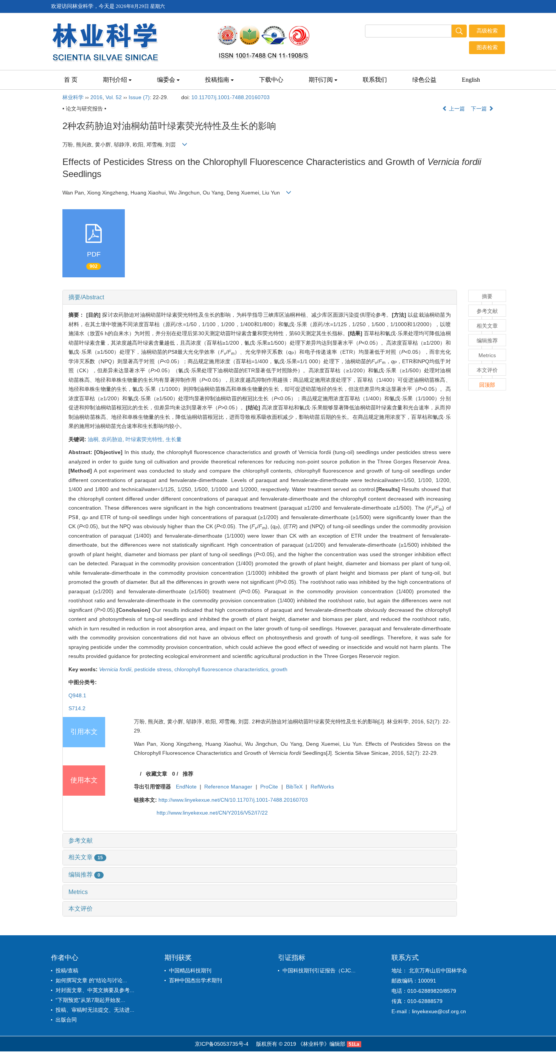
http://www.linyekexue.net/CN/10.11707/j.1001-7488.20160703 (233, 800)
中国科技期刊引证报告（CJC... (319, 970)
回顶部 (487, 385)
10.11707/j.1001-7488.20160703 (230, 97)
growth (279, 669)
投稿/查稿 (67, 970)
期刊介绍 (115, 79)
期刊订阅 (321, 79)
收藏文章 (156, 774)
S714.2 (76, 708)
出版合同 (66, 1020)
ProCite (269, 787)
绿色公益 (424, 79)
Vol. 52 (114, 97)
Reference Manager (228, 787)
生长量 (174, 439)
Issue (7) (139, 97)
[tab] (260, 297)
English (471, 79)
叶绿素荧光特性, (146, 439)
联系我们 (375, 79)
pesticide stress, (154, 669)
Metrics (78, 892)
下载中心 (271, 79)
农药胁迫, (113, 439)
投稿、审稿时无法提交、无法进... (95, 1010)
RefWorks (322, 787)
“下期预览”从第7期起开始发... (90, 1000)
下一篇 (479, 109)
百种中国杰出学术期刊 (195, 980)
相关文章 (85, 857)
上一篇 (456, 109)
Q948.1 (77, 695)
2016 (96, 97)
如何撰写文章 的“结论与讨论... (91, 980)
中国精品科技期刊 (190, 970)
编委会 (166, 79)
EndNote (186, 787)
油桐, (94, 439)
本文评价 (80, 908)
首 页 (71, 79)
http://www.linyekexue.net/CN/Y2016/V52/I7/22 (212, 813)
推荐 (188, 774)
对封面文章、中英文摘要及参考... (95, 990)
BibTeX (294, 787)
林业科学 (73, 97)
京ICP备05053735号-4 (221, 1044)
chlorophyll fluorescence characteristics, (222, 669)
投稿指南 (217, 79)
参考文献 (80, 840)
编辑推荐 (84, 874)
